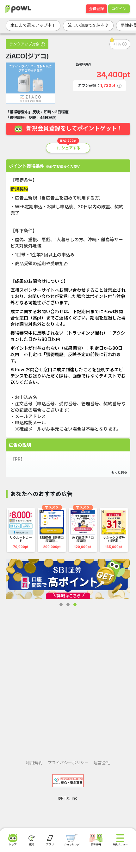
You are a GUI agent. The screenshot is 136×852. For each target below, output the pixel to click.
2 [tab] (68, 604)
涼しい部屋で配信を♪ (88, 25)
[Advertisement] (68, 678)
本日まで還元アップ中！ (33, 25)
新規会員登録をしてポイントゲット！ (74, 128)
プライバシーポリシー (68, 762)
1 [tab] (61, 604)
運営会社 (102, 762)
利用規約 (34, 762)
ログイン (119, 8)
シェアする (70, 148)
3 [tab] (75, 604)
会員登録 (96, 8)
